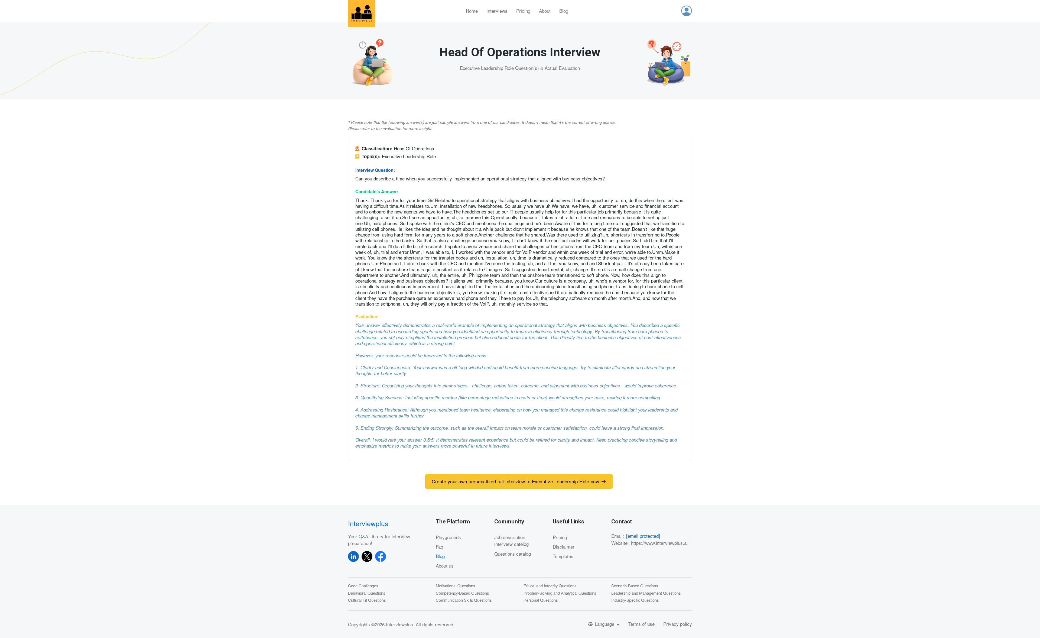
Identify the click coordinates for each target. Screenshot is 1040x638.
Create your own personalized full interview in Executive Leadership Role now (515, 481)
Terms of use (641, 623)
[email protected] (643, 535)
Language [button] (605, 623)
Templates (563, 556)
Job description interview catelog (511, 541)
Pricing (523, 10)
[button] (686, 10)
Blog (563, 10)
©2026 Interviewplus (392, 624)
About (545, 10)
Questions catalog (512, 553)
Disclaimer (563, 546)
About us (445, 565)
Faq (439, 546)
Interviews (497, 10)
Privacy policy (677, 623)
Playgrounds (448, 537)
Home (472, 10)
